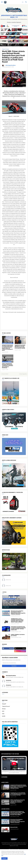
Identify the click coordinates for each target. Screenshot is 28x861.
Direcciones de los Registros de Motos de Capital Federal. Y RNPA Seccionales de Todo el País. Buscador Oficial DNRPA (17, 813)
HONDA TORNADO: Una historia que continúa (18, 635)
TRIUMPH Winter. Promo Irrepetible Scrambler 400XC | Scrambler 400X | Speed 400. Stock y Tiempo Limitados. (17, 620)
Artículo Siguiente (23, 373)
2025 (3, 711)
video (3, 713)
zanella (3, 716)
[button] (2, 2)
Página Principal (5, 49)
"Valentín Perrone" (6, 706)
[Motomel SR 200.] (5, 829)
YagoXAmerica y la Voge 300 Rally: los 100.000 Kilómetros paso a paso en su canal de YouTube (20, 347)
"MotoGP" (4, 703)
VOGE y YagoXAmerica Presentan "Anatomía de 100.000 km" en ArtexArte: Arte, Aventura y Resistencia (7, 365)
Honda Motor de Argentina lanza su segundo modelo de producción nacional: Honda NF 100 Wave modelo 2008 (18, 628)
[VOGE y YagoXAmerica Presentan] (5, 802)
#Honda (4, 708)
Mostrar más (8, 579)
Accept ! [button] (4, 858)
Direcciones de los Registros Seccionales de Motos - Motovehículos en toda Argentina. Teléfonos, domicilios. (18, 612)
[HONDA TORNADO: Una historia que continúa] (6, 636)
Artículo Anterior (4, 373)
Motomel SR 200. (14, 827)
